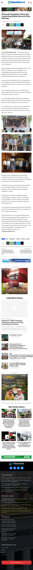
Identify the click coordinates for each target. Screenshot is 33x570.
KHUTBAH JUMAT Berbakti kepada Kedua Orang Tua (14, 502)
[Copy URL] (22, 24)
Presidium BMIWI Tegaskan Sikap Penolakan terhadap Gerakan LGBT (18, 364)
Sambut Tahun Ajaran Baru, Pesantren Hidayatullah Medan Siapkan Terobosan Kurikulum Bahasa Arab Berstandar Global (24, 423)
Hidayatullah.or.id (5, 21)
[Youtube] (22, 468)
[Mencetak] (7, 24)
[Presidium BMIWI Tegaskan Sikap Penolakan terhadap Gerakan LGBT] (5, 365)
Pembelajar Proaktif (16, 335)
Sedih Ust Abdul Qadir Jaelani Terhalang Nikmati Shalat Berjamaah (9, 530)
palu (7, 238)
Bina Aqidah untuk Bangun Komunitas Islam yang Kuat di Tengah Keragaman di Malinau (9, 521)
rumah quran (12, 238)
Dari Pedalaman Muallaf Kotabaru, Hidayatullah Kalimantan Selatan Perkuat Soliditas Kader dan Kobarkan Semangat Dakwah (8, 446)
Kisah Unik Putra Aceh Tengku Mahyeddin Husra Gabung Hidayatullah (9, 539)
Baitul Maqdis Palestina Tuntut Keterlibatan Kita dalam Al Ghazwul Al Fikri (25, 251)
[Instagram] (14, 468)
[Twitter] (18, 24)
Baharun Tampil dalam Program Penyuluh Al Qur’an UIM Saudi (9, 525)
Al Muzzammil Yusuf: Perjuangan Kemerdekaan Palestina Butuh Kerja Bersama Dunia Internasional (18, 346)
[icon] (28, 2)
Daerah (3, 12)
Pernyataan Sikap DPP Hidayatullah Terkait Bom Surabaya (15, 487)
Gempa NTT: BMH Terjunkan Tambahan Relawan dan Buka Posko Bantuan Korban (12, 322)
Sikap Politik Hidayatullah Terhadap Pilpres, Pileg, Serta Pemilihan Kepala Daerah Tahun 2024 (15, 484)
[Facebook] (14, 24)
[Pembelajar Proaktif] (5, 337)
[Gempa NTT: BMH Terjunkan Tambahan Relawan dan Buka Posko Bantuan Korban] (15, 308)
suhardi (18, 238)
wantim (27, 238)
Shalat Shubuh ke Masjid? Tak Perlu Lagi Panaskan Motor (9, 534)
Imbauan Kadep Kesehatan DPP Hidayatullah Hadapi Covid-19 (16, 477)
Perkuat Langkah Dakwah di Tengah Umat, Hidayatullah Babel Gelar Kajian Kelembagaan (24, 444)
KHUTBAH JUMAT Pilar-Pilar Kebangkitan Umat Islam (14, 508)
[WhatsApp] (11, 24)
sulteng (23, 238)
